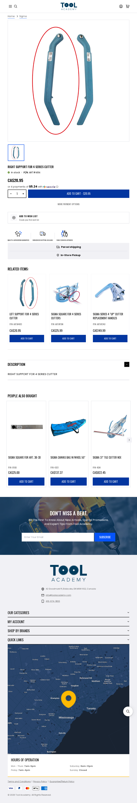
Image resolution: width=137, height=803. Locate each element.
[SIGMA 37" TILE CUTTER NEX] (111, 444)
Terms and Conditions (19, 781)
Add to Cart (79, 194)
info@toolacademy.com (58, 595)
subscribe (105, 537)
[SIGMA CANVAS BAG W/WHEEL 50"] (68, 444)
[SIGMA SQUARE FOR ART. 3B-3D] (26, 444)
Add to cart (26, 482)
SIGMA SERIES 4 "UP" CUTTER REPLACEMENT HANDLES (108, 316)
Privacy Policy (40, 781)
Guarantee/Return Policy (61, 781)
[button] (33, 187)
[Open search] (15, 6)
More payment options (69, 204)
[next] (129, 440)
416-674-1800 (53, 601)
